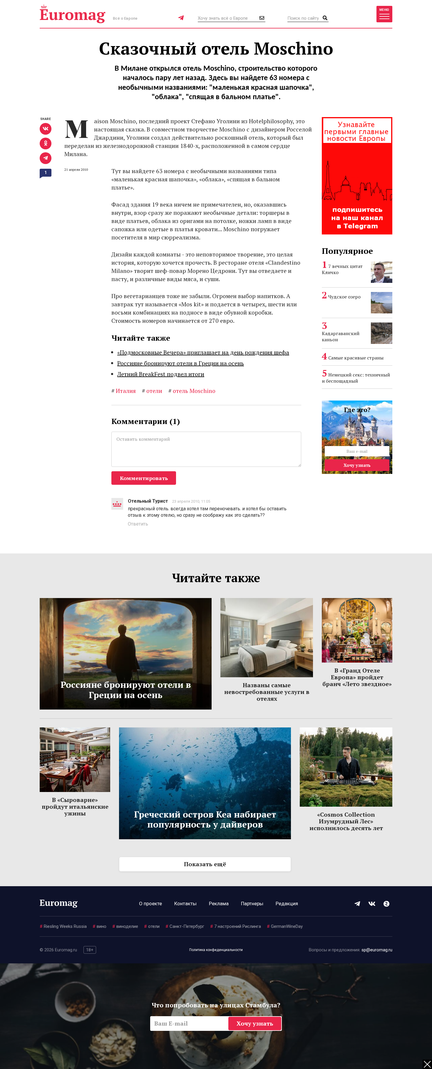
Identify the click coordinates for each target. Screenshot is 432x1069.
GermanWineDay (285, 926)
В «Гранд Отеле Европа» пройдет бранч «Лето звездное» (357, 677)
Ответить (138, 524)
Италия (123, 391)
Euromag (73, 13)
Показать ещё (205, 864)
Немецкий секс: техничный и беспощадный (356, 377)
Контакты (185, 903)
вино (99, 926)
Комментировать (144, 478)
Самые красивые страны (356, 357)
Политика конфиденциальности (216, 950)
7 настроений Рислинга (235, 926)
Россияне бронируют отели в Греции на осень (180, 363)
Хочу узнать (357, 465)
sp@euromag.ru (376, 950)
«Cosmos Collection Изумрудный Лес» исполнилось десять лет (346, 821)
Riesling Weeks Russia (63, 926)
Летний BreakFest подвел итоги (160, 374)
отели (152, 391)
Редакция (287, 903)
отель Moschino (191, 391)
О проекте (150, 903)
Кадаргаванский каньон (340, 336)
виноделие (125, 926)
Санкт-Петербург (184, 926)
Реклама (219, 903)
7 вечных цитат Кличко (342, 269)
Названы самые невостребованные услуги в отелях (266, 691)
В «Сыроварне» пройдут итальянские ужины (75, 806)
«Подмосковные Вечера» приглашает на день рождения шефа (203, 352)
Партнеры (252, 903)
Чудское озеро (344, 296)
